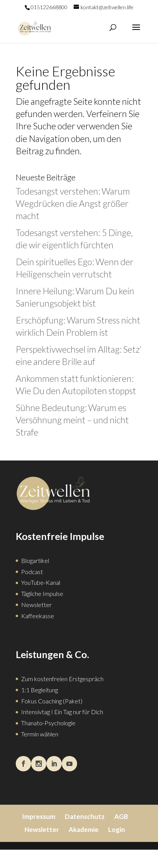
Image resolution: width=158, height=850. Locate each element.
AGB (121, 816)
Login (116, 829)
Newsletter (36, 604)
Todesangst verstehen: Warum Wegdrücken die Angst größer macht (73, 203)
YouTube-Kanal (40, 582)
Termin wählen (39, 734)
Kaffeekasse (37, 615)
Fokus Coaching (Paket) (51, 701)
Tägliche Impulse (42, 593)
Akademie (84, 829)
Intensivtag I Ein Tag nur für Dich (62, 711)
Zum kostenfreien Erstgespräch (62, 678)
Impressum (38, 816)
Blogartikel (35, 560)
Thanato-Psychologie (48, 722)
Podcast (32, 571)
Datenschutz (85, 816)
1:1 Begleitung (39, 689)
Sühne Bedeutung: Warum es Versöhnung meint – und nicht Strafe (72, 419)
